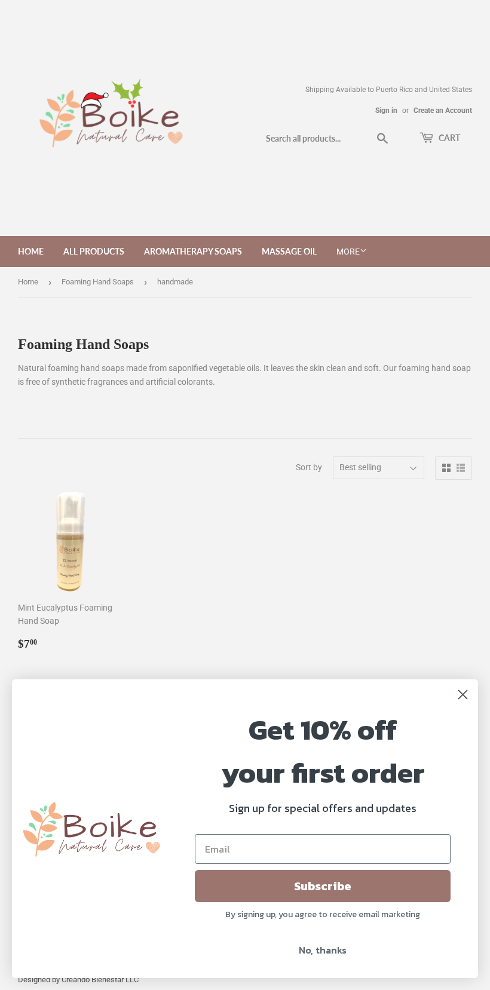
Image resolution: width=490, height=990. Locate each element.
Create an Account (443, 110)
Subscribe (322, 886)
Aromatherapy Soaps (193, 251)
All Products (93, 251)
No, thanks (323, 950)
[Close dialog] (462, 694)
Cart (448, 138)
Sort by (309, 467)
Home (31, 251)
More (348, 251)
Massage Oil (289, 251)
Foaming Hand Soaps (98, 281)
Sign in (386, 110)
